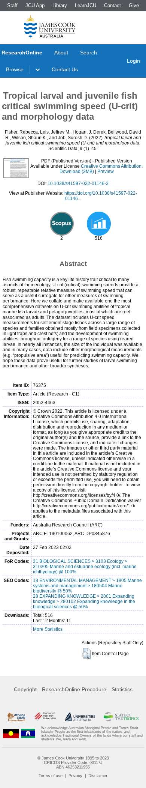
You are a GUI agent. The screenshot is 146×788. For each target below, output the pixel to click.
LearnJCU (85, 5)
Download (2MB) (77, 171)
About (61, 53)
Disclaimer (97, 775)
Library (59, 5)
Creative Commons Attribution (111, 166)
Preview (105, 171)
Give (134, 5)
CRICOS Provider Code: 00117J (73, 762)
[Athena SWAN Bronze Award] (16, 716)
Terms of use (51, 775)
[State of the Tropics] (121, 716)
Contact (112, 5)
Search (88, 53)
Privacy (75, 775)
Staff (12, 5)
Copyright (25, 689)
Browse (15, 69)
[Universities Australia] (80, 716)
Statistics (122, 689)
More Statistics (48, 629)
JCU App (35, 5)
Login (133, 61)
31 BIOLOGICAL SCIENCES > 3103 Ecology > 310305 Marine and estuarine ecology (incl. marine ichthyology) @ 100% (85, 566)
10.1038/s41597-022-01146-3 (78, 183)
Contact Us (65, 69)
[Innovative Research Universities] (45, 716)
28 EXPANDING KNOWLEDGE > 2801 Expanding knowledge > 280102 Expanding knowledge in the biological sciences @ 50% (84, 601)
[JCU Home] (50, 26)
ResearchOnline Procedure (74, 689)
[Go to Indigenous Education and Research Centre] (11, 733)
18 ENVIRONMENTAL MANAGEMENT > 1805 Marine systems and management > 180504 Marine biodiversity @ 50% (87, 586)
